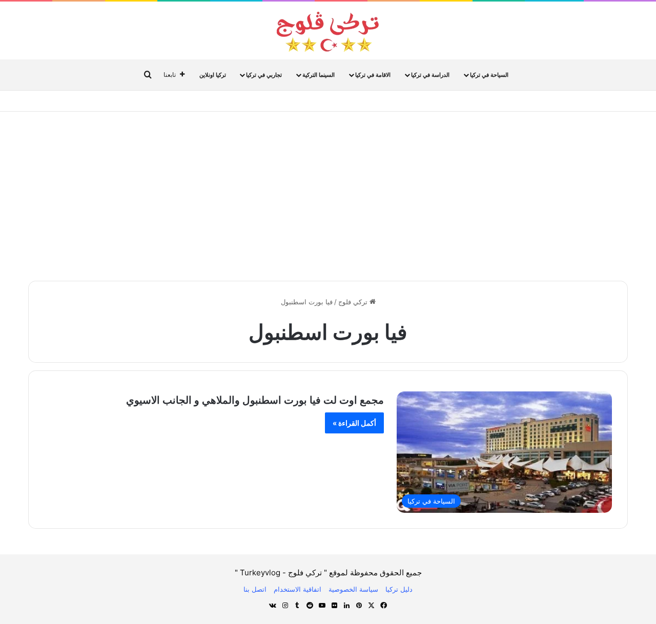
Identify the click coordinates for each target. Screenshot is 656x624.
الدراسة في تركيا (430, 74)
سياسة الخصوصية (353, 589)
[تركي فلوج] (328, 32)
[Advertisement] (328, 193)
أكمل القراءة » (354, 423)
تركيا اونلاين (212, 74)
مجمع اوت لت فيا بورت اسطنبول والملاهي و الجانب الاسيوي (255, 400)
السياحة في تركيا (489, 74)
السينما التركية (318, 74)
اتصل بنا (254, 589)
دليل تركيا (399, 589)
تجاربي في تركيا (264, 74)
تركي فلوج (354, 302)
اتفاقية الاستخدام (297, 589)
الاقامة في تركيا (373, 74)
